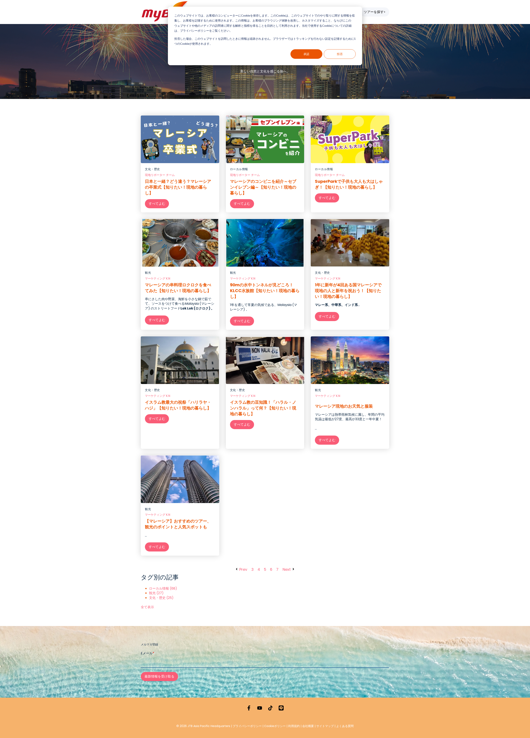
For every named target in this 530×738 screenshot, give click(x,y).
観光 (148, 273)
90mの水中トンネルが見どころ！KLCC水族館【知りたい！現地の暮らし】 (265, 290)
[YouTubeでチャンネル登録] (259, 708)
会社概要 (308, 726)
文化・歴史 (152, 169)
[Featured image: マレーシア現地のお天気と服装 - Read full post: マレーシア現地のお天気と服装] (350, 360)
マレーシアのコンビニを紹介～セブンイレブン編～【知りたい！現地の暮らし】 (263, 187)
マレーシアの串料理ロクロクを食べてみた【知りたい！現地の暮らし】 (178, 288)
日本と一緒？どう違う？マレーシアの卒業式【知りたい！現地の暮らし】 (178, 187)
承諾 (306, 54)
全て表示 (147, 607)
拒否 (340, 54)
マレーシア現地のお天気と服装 (344, 406)
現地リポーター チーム (160, 174)
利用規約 (294, 726)
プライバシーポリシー (247, 726)
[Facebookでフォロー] (249, 708)
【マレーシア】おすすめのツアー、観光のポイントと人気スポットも (178, 524)
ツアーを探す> (374, 12)
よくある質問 (345, 726)
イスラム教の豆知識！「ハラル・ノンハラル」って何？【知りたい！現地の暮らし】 (263, 408)
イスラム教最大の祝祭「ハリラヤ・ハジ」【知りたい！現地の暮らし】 (178, 405)
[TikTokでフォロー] (270, 708)
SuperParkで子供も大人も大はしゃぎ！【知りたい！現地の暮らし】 (349, 184)
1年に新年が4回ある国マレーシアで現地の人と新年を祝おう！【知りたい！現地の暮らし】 (348, 290)
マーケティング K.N (157, 278)
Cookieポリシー (275, 726)
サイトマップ (325, 726)
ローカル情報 (239, 169)
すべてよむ (157, 203)
